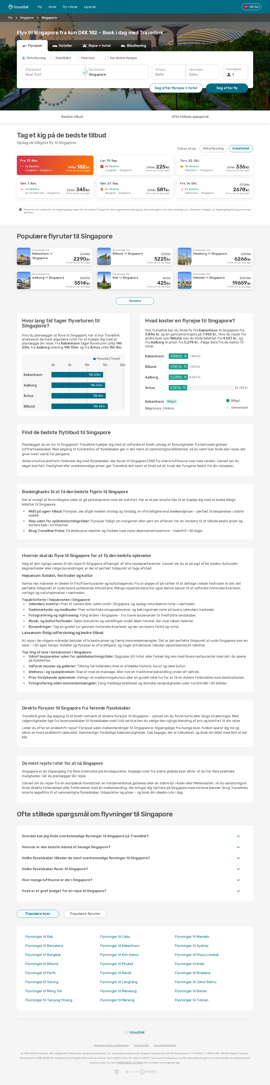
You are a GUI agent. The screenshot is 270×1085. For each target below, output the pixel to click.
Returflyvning (213, 148)
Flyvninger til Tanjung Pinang (48, 1000)
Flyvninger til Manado (192, 937)
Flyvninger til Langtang (119, 982)
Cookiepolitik (141, 1045)
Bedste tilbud (72, 117)
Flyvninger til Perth (40, 973)
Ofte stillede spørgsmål (190, 117)
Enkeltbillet (241, 148)
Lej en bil (90, 7)
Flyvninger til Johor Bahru (195, 982)
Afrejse (160, 69)
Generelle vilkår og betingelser (111, 1045)
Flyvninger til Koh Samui (119, 955)
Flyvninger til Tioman (191, 1000)
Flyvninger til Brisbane (193, 973)
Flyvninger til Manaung (118, 991)
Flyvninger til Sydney (192, 946)
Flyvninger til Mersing (117, 1000)
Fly (40, 7)
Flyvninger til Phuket (116, 964)
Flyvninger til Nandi (115, 973)
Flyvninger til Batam (191, 991)
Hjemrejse (196, 69)
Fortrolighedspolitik (165, 1045)
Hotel (52, 7)
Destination (97, 69)
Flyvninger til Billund (41, 964)
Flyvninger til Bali (39, 937)
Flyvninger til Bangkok (43, 955)
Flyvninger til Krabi (189, 964)
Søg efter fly (227, 88)
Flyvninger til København (120, 946)
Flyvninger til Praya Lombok (197, 955)
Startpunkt (33, 69)
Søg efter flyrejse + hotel (176, 88)
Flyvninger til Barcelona (44, 946)
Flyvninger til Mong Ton (43, 991)
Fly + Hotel (70, 7)
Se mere (135, 301)
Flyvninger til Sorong (41, 982)
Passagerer (234, 69)
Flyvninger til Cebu (115, 937)
